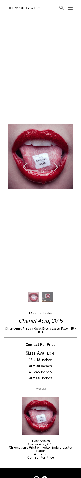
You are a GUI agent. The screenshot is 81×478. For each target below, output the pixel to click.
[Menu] (70, 8)
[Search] (61, 8)
